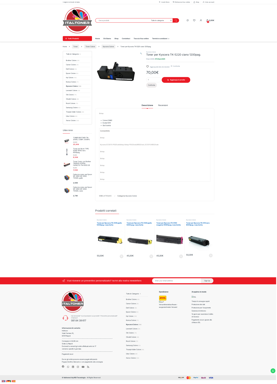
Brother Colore (72, 60)
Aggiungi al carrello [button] (120, 256)
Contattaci (126, 38)
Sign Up (207, 281)
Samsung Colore (73, 107)
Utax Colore (71, 116)
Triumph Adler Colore (75, 112)
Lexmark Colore (73, 90)
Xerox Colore (72, 120)
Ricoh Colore (72, 103)
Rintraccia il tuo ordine (182, 2)
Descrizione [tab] (147, 105)
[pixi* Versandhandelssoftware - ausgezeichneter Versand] (170, 304)
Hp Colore (71, 77)
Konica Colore (72, 82)
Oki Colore (71, 95)
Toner (75, 46)
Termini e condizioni (159, 38)
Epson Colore (72, 73)
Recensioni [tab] (163, 105)
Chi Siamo (107, 38)
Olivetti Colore (72, 99)
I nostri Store (165, 2)
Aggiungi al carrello (177, 80)
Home (97, 38)
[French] (5, 381)
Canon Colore (72, 65)
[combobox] (122, 20)
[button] (141, 53)
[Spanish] (14, 381)
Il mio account (209, 2)
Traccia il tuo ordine (141, 38)
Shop (197, 2)
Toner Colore (90, 46)
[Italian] (11, 381)
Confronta (176, 66)
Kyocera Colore (108, 46)
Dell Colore (71, 69)
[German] (8, 381)
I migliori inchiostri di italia (71, 2)
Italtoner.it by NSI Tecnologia (74, 377)
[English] (3, 381)
